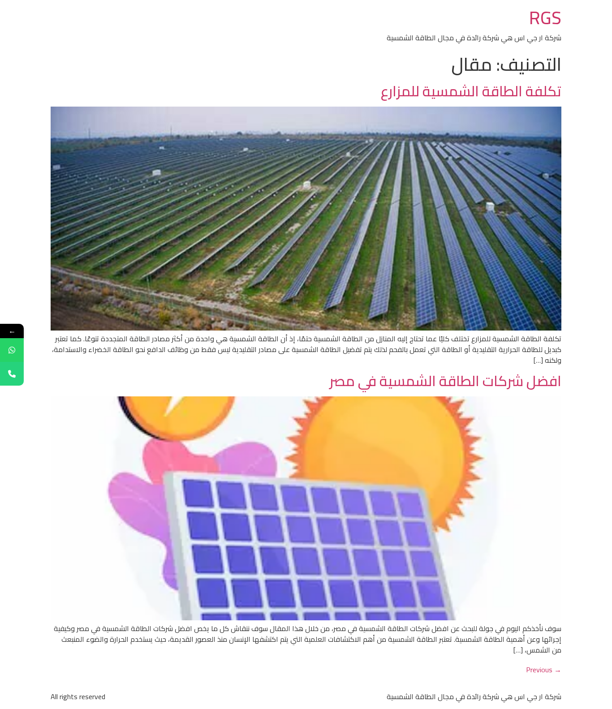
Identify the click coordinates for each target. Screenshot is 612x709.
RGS (545, 17)
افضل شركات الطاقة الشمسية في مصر (445, 380)
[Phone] (12, 374)
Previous (543, 669)
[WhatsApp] (12, 350)
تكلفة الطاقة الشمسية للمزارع (471, 90)
